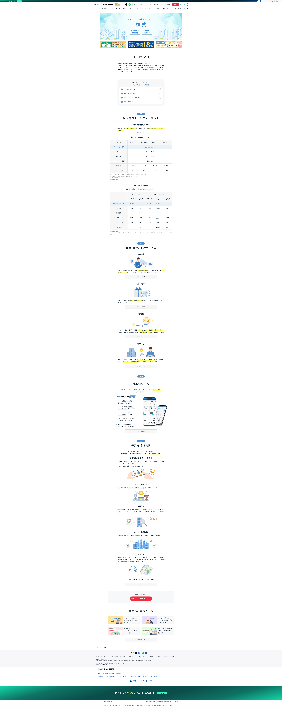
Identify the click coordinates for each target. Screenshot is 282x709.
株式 (95, 8)
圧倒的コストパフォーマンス (132, 89)
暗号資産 (158, 705)
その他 (170, 705)
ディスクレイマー (152, 656)
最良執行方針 (131, 656)
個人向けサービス (164, 705)
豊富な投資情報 (128, 102)
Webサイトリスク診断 (132, 674)
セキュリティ (131, 705)
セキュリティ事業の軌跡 (154, 676)
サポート (166, 4)
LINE (130, 4)
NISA (186, 8)
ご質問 (155, 4)
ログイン (184, 4)
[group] (113, 44)
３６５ (151, 8)
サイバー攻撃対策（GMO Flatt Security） (135, 676)
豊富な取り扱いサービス (131, 93)
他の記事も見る (141, 640)
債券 (124, 8)
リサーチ (144, 705)
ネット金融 (154, 705)
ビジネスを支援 (125, 705)
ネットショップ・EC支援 (117, 705)
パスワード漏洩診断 (124, 674)
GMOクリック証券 (107, 4)
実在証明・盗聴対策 (101, 676)
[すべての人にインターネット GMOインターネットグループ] (272, 1)
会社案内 (172, 656)
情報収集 (149, 705)
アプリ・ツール (177, 9)
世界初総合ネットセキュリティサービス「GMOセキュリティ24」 (108, 674)
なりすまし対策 (145, 676)
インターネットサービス (108, 705)
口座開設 (175, 4)
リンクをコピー (146, 653)
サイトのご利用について (141, 656)
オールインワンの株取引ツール (132, 97)
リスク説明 (165, 656)
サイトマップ (106, 656)
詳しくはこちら (141, 277)
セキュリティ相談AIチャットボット (143, 674)
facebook (139, 653)
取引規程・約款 (99, 656)
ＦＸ (111, 8)
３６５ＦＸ (144, 8)
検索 (133, 4)
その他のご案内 (114, 656)
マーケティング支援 (138, 705)
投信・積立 (104, 8)
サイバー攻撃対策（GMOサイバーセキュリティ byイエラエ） (116, 676)
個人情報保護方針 (123, 656)
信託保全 (159, 656)
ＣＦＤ (118, 8)
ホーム (100, 647)
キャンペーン (166, 8)
